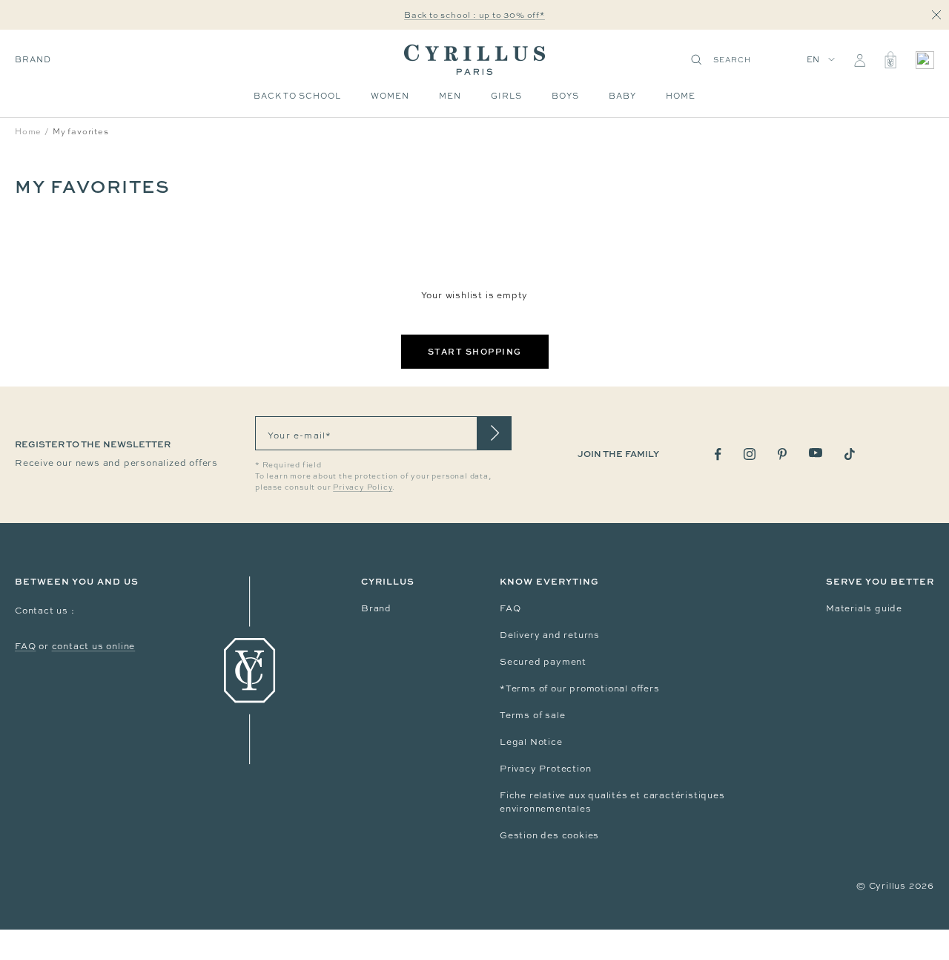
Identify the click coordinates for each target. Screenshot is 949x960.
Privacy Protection (545, 769)
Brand (33, 59)
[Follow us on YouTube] (815, 453)
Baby (622, 96)
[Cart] (890, 60)
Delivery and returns (550, 635)
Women (390, 96)
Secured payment (543, 662)
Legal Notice (531, 742)
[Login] (859, 60)
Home (680, 96)
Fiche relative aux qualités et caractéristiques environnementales (612, 802)
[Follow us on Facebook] (718, 454)
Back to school (297, 96)
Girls (506, 96)
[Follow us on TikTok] (849, 454)
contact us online (94, 646)
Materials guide (864, 608)
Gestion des (531, 835)
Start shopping (475, 351)
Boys (565, 96)
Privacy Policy (362, 487)
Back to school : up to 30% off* (474, 15)
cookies (581, 835)
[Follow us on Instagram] (749, 454)
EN (814, 59)
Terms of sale (532, 715)
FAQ (25, 646)
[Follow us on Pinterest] (782, 454)
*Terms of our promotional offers (580, 688)
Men (450, 96)
